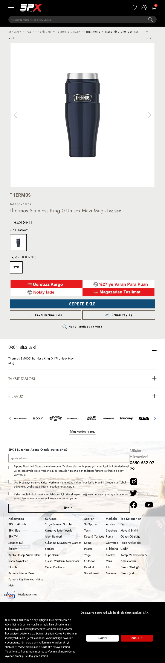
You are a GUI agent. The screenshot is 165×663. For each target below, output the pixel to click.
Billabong (112, 549)
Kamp (88, 543)
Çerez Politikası (55, 567)
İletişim (12, 549)
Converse (112, 543)
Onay (38, 466)
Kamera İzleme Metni (21, 573)
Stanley (110, 555)
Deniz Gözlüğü (130, 567)
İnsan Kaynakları (18, 561)
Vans (109, 561)
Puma (109, 536)
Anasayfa (15, 31)
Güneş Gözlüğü (130, 536)
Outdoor (89, 561)
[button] (149, 115)
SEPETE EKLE (82, 304)
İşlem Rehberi (53, 536)
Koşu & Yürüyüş (94, 536)
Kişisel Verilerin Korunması (62, 561)
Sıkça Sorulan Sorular (58, 524)
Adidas (110, 524)
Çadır (124, 549)
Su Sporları (91, 524)
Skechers (111, 530)
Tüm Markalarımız (82, 431)
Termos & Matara (68, 31)
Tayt (123, 524)
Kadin (30, 31)
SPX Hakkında (17, 524)
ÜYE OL (69, 508)
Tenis (87, 530)
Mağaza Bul (15, 543)
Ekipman (45, 31)
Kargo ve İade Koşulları (59, 530)
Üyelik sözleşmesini (25, 482)
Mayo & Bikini (129, 530)
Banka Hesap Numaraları (24, 555)
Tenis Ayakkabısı (131, 543)
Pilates (88, 549)
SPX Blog (14, 530)
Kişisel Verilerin (50, 482)
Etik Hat (13, 567)
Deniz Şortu (128, 573)
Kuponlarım (52, 555)
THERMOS (20, 195)
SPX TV (13, 536)
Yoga (87, 555)
